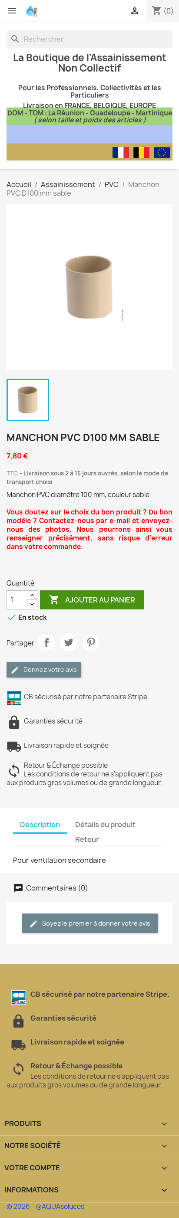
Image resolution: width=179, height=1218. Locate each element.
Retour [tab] (87, 839)
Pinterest (90, 642)
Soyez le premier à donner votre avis (95, 923)
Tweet (68, 642)
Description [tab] (40, 824)
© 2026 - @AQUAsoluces (45, 1206)
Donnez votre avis (49, 669)
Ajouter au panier (92, 599)
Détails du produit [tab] (105, 824)
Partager (46, 642)
